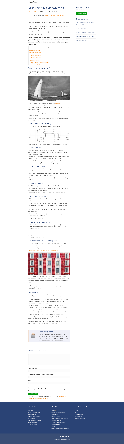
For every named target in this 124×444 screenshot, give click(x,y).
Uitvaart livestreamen (32, 422)
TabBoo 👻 (53, 410)
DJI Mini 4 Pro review (81, 40)
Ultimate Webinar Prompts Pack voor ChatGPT (61, 428)
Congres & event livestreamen (34, 412)
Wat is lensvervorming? (34, 50)
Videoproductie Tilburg (32, 424)
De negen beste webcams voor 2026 (85, 36)
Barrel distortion (35, 54)
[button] (56, 437)
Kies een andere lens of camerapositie (40, 62)
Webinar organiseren (81, 2)
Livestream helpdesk (55, 424)
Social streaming (31, 418)
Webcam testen (54, 414)
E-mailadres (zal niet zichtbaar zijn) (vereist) (41, 374)
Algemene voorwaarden (80, 418)
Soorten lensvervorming (35, 52)
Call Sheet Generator (55, 416)
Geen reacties (60, 15)
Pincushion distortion (36, 55)
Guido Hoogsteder (50, 15)
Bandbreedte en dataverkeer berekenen (59, 418)
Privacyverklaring (78, 416)
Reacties (30, 353)
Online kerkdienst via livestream (34, 420)
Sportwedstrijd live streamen (34, 416)
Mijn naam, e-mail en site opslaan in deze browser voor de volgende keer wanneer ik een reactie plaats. (48, 390)
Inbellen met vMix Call (56, 420)
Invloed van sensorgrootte (37, 59)
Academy (53, 426)
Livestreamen (72, 2)
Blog (93, 2)
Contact (89, 2)
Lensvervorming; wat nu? (35, 60)
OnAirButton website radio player (58, 412)
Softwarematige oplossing (37, 64)
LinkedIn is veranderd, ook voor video (85, 32)
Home (66, 2)
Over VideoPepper (79, 414)
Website (30, 381)
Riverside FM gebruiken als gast (58, 422)
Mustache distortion (35, 57)
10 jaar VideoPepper (81, 28)
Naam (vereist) (32, 368)
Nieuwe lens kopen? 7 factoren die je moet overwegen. (43, 250)
